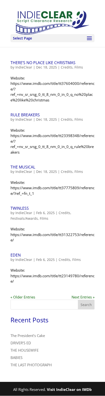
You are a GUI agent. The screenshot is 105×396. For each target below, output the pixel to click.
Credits (67, 67)
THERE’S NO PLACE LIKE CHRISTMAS (42, 62)
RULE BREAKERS (25, 115)
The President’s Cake (27, 335)
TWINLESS (19, 208)
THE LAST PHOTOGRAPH (31, 364)
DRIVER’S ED (20, 342)
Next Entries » (83, 297)
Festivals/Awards (24, 218)
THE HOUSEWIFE (24, 350)
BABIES (16, 357)
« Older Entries (22, 297)
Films (78, 67)
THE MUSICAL (22, 167)
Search (86, 304)
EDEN (15, 255)
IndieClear (23, 67)
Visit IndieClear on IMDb (69, 389)
